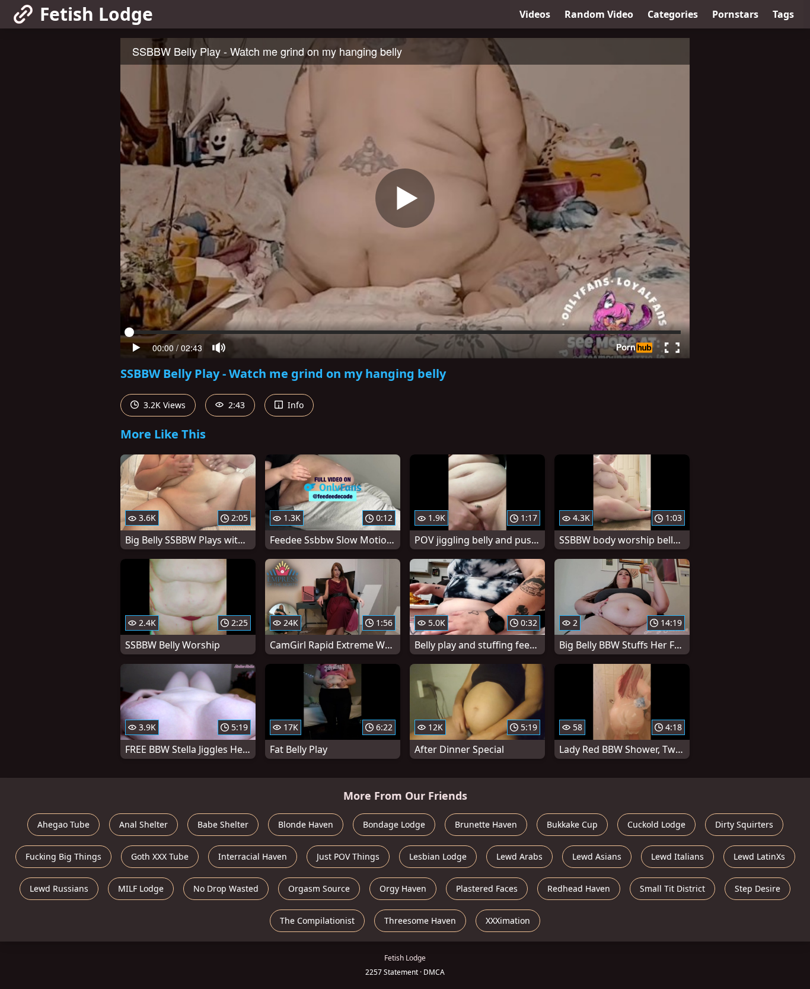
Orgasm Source (319, 888)
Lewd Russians (59, 888)
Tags (783, 14)
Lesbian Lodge (438, 856)
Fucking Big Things (63, 856)
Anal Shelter (143, 824)
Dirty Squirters (744, 824)
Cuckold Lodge (656, 824)
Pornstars (735, 14)
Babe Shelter (222, 824)
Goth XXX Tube (160, 856)
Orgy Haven (403, 888)
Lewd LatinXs (759, 856)
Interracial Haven (252, 856)
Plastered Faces (487, 888)
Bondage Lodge (394, 824)
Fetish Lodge (96, 14)
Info (294, 405)
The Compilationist (317, 920)
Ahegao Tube (63, 824)
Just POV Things (348, 856)
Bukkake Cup (572, 824)
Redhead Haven (578, 888)
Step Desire (757, 888)
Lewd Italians (677, 856)
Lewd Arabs (519, 856)
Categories (673, 14)
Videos (534, 14)
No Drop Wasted (226, 888)
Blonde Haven (305, 824)
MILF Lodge (141, 888)
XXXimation (508, 920)
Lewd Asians (596, 856)
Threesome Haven (420, 920)
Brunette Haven (486, 824)
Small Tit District (672, 888)
